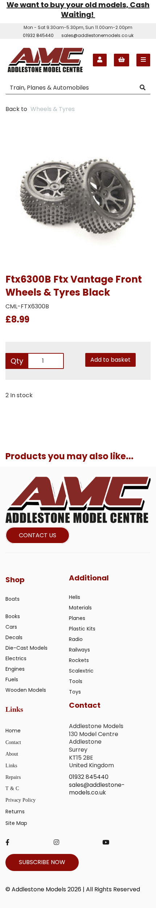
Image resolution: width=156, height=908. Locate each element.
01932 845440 (38, 35)
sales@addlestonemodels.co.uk (97, 35)
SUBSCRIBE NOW (42, 862)
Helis (74, 597)
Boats (12, 599)
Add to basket (110, 360)
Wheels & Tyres (52, 109)
